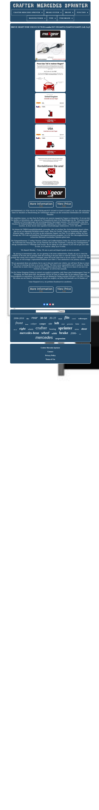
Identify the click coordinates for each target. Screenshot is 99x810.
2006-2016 (19, 318)
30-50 (43, 318)
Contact (50, 352)
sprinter (65, 328)
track (60, 319)
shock (15, 329)
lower (26, 324)
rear (35, 318)
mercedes (44, 337)
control (74, 319)
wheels (30, 329)
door (84, 328)
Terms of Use (50, 359)
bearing (52, 329)
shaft (63, 324)
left (56, 323)
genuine (70, 324)
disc (27, 319)
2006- (74, 333)
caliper (34, 324)
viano (83, 324)
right (22, 328)
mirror (77, 329)
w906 (54, 333)
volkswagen (82, 319)
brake (63, 333)
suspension (60, 338)
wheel (45, 333)
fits (66, 317)
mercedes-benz (29, 333)
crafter (41, 328)
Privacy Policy (50, 355)
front (19, 322)
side (50, 323)
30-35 (52, 318)
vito (80, 334)
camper (42, 324)
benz (77, 324)
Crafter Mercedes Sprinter (50, 348)
